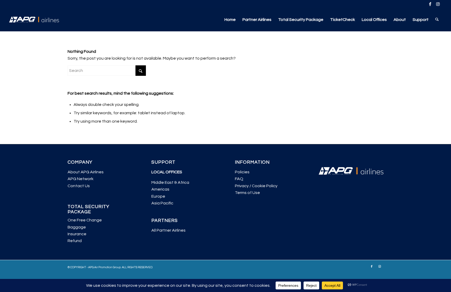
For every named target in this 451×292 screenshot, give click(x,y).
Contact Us (79, 186)
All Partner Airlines (168, 230)
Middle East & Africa (170, 182)
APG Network (80, 179)
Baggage (77, 227)
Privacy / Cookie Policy (256, 186)
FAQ (239, 179)
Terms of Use (247, 193)
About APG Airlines (86, 172)
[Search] (437, 19)
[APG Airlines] (34, 19)
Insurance (77, 234)
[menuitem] (230, 19)
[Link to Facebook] (430, 4)
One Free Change (85, 220)
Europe (158, 196)
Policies (242, 172)
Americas (160, 189)
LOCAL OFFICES (166, 172)
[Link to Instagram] (438, 4)
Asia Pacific (162, 203)
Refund (75, 241)
